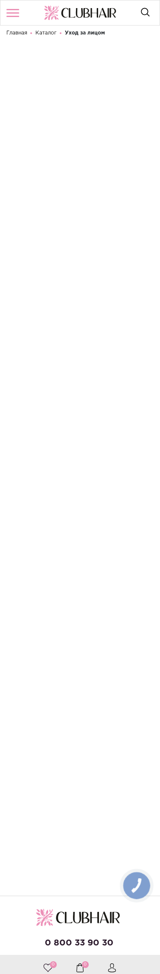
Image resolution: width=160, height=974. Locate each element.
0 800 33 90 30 (79, 943)
